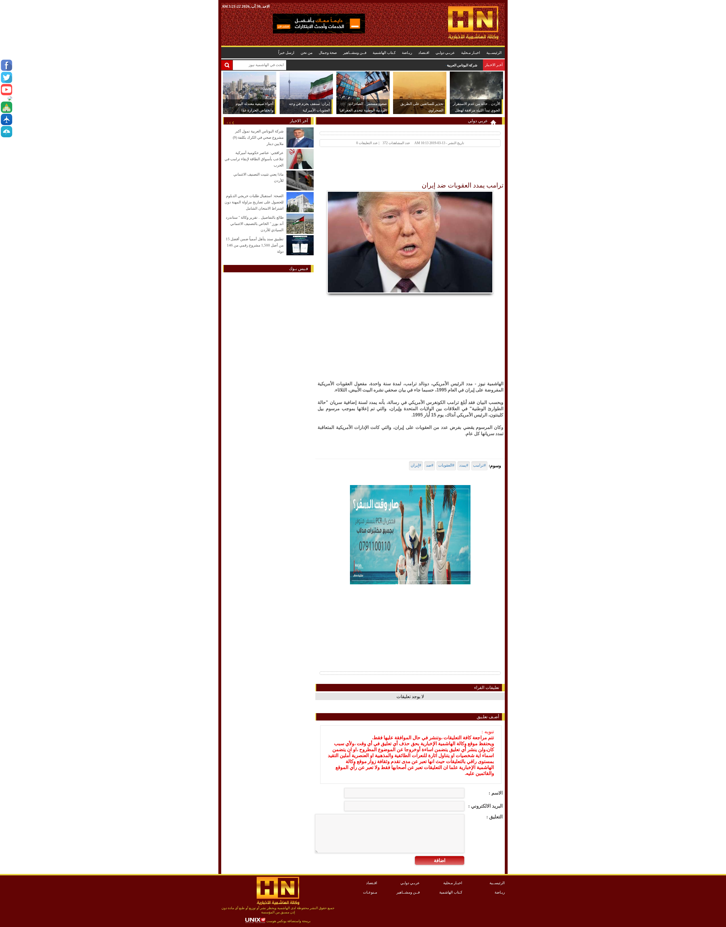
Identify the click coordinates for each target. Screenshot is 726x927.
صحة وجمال (328, 52)
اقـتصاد (423, 52)
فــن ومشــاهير (354, 52)
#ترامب (479, 465)
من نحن (307, 52)
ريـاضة (407, 52)
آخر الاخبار (299, 121)
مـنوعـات (370, 892)
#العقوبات (446, 465)
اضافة (440, 860)
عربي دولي (478, 121)
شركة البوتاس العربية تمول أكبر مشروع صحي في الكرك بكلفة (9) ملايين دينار (422, 65)
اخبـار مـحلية (470, 52)
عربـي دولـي (445, 52)
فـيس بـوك (298, 268)
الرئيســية (494, 52)
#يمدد (463, 465)
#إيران (416, 465)
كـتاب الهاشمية (384, 52)
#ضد (429, 465)
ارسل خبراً (286, 52)
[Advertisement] (400, 165)
